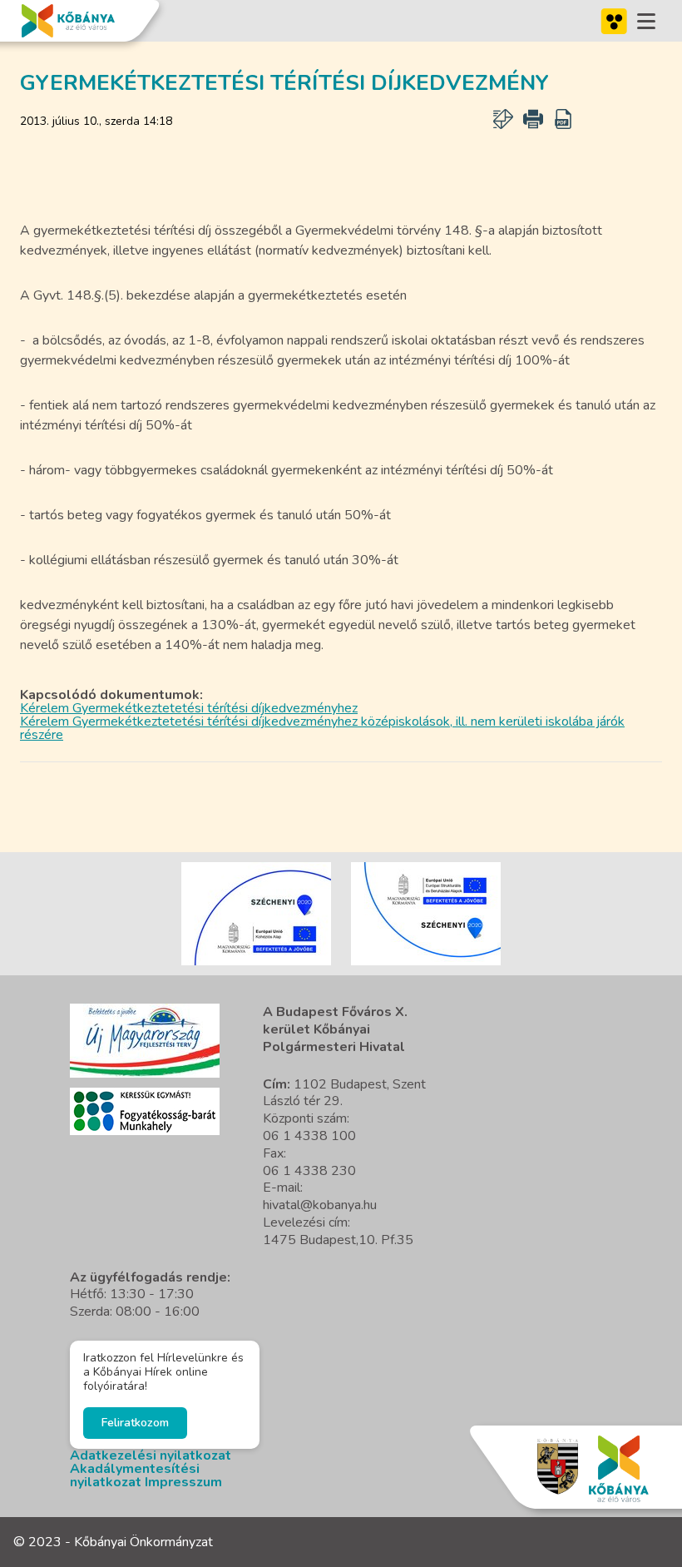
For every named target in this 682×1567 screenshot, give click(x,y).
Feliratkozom (135, 1423)
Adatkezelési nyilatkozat (150, 1455)
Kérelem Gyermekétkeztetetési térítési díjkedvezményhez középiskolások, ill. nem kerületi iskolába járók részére (322, 728)
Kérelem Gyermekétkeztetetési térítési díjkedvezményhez (189, 708)
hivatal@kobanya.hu (320, 1205)
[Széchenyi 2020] (145, 1041)
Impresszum (183, 1482)
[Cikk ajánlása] (503, 119)
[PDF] (563, 119)
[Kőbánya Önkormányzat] (68, 20)
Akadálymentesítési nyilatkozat (135, 1475)
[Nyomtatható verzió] (533, 119)
